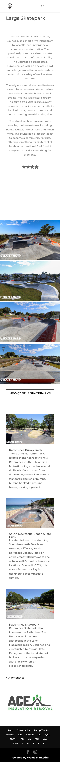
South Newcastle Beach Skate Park (30, 535)
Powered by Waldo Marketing (30, 757)
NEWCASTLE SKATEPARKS (30, 393)
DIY (20, 734)
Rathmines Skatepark (24, 624)
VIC (39, 734)
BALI (15, 743)
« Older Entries (15, 677)
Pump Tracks (41, 730)
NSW (13, 739)
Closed (30, 734)
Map (10, 730)
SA (29, 739)
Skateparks (23, 730)
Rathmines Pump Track (25, 450)
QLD (47, 734)
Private (10, 734)
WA (45, 739)
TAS (22, 739)
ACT (37, 739)
